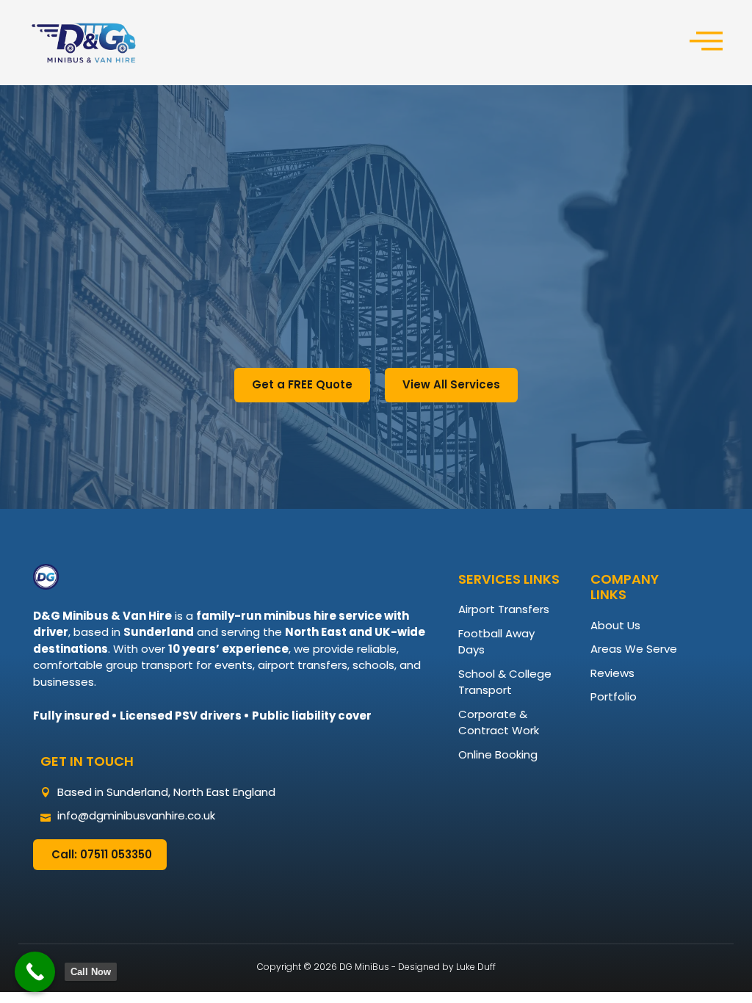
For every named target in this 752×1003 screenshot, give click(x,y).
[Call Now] (35, 972)
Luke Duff (476, 966)
